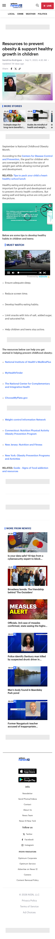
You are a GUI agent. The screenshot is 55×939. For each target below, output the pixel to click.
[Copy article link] (19, 69)
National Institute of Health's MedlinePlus (28, 362)
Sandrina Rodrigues (12, 60)
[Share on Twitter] (15, 69)
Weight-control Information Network (25, 420)
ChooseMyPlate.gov (16, 398)
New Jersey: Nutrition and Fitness (23, 445)
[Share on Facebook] (11, 69)
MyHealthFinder (14, 373)
